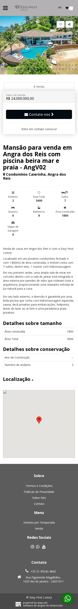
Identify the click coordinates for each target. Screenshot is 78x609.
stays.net (42, 602)
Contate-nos (39, 114)
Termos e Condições (39, 486)
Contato (39, 504)
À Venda (39, 86)
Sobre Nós (39, 498)
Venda (39, 528)
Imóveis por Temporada (39, 522)
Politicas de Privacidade (39, 492)
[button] (2, 65)
